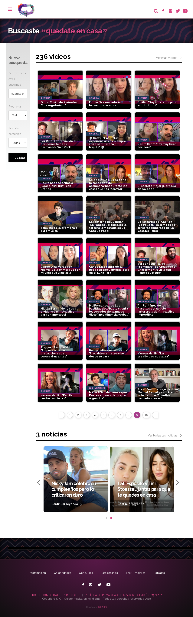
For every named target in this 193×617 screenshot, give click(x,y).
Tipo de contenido (14, 131)
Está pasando (109, 572)
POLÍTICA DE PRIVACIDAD (101, 595)
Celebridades (62, 572)
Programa (14, 106)
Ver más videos (167, 58)
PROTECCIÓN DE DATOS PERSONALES (55, 595)
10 (146, 414)
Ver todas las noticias (163, 435)
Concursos (86, 572)
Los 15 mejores (136, 572)
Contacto (159, 572)
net (102, 607)
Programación (37, 572)
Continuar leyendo (65, 504)
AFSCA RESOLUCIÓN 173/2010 (142, 595)
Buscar (20, 157)
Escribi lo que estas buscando (17, 79)
